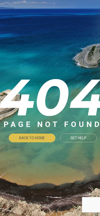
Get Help (78, 138)
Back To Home (32, 138)
